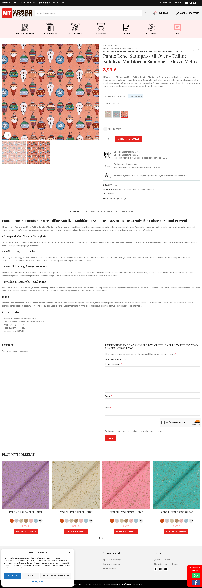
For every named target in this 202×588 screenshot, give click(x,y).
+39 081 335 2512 (175, 3)
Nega (30, 575)
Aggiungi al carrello (128, 139)
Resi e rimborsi (109, 568)
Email (108, 407)
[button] (69, 552)
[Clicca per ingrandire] (7, 135)
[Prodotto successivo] (198, 50)
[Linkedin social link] (121, 198)
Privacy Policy (37, 582)
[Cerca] (146, 13)
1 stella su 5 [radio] (126, 359)
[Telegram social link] (125, 198)
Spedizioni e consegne (113, 560)
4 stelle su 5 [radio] (132, 359)
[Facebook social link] (111, 198)
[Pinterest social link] (118, 198)
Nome (108, 396)
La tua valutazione (113, 359)
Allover (111, 194)
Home (106, 48)
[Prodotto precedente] (193, 50)
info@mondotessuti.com (167, 564)
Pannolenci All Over (131, 189)
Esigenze (115, 48)
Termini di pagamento (112, 564)
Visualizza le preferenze (55, 575)
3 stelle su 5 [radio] (130, 359)
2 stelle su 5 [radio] (128, 359)
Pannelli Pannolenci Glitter (25, 512)
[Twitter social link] (114, 198)
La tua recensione (113, 364)
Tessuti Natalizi (128, 48)
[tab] (74, 210)
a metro (121, 96)
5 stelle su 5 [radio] (134, 359)
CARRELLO (163, 13)
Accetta (12, 575)
